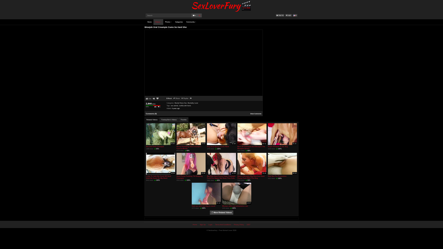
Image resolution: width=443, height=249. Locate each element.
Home (149, 22)
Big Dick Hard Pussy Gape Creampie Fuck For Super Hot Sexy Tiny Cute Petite (221, 178)
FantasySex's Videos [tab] (169, 120)
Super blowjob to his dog (278, 146)
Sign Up (281, 15)
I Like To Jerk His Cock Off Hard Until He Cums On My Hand (158, 177)
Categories (179, 22)
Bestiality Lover (193, 103)
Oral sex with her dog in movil (203, 206)
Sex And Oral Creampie (155, 146)
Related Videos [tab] (151, 120)
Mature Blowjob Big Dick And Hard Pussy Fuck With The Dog (251, 177)
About (169, 98)
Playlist (185, 98)
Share (177, 98)
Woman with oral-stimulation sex (235, 206)
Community (190, 22)
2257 (248, 224)
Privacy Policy (239, 224)
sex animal (174, 106)
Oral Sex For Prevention (277, 176)
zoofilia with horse (185, 106)
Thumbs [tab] (184, 120)
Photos (168, 22)
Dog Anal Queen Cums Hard (218, 146)
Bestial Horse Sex (181, 103)
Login (289, 15)
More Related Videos (222, 212)
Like (149, 98)
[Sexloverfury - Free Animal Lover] (221, 6)
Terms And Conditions (223, 224)
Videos (158, 22)
